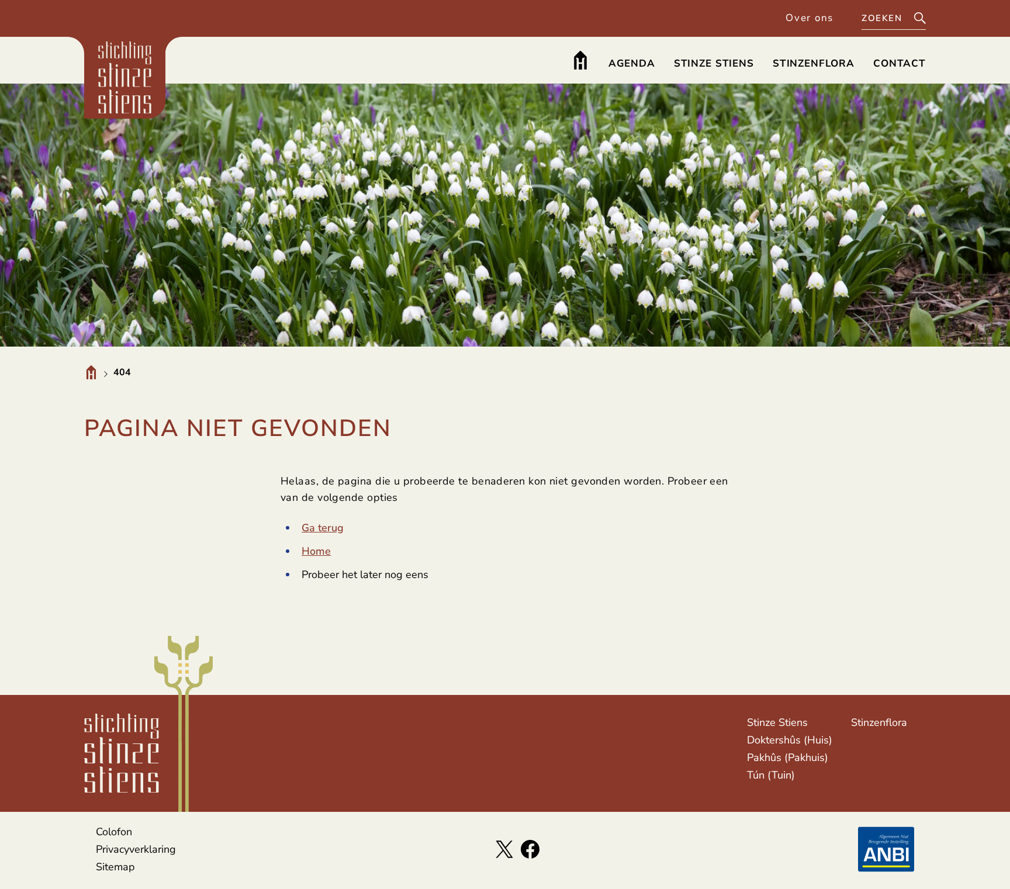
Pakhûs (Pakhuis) (787, 757)
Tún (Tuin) (771, 775)
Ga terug (323, 528)
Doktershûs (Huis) (789, 740)
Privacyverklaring (136, 849)
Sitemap (115, 867)
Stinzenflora (879, 722)
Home (316, 551)
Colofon (114, 832)
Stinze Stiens (777, 722)
